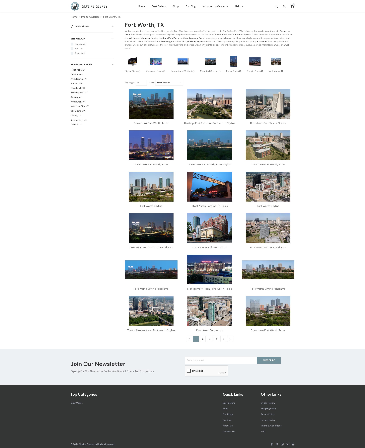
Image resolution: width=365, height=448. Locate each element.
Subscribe (269, 360)
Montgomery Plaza (194, 37)
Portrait (79, 48)
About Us (228, 425)
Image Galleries (90, 17)
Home (141, 6)
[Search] (276, 6)
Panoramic (80, 43)
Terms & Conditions (271, 425)
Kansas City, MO (79, 119)
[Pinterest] (293, 444)
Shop (176, 6)
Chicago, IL (76, 115)
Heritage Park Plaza (169, 37)
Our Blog (190, 6)
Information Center (214, 6)
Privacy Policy (268, 419)
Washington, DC (79, 92)
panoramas (261, 41)
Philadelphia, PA (79, 78)
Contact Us (229, 431)
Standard (80, 53)
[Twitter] (276, 444)
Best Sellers (159, 6)
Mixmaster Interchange (160, 41)
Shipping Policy (268, 408)
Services (227, 419)
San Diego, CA (78, 110)
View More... (77, 402)
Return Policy (268, 414)
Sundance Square (242, 34)
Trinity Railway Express (193, 41)
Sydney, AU (76, 97)
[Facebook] (271, 444)
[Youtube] (287, 444)
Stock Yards (221, 34)
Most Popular (78, 69)
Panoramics (77, 74)
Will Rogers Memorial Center (143, 37)
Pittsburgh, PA (78, 101)
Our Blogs (228, 414)
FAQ (263, 431)
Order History (268, 402)
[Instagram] (282, 444)
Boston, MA (77, 83)
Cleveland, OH (78, 88)
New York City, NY (80, 106)
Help (237, 6)
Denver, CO (76, 124)
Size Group (78, 38)
